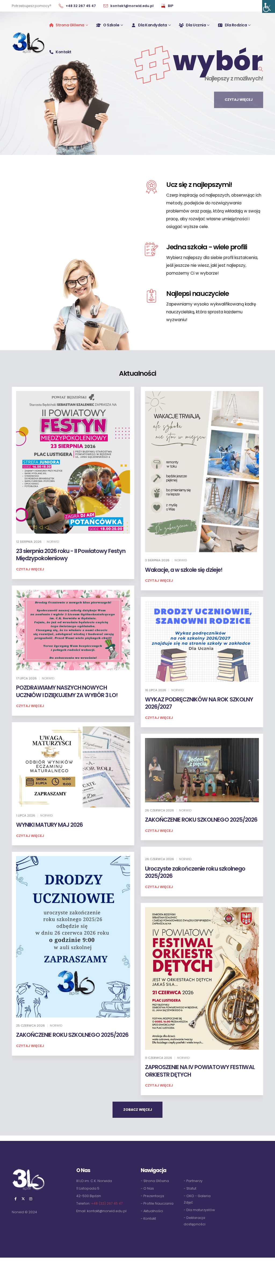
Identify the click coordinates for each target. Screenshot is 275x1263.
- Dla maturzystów (199, 1210)
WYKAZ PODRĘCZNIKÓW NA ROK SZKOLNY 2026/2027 (199, 703)
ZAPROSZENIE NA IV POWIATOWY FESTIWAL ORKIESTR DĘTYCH (200, 1070)
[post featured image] (73, 462)
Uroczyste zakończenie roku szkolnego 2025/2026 (195, 872)
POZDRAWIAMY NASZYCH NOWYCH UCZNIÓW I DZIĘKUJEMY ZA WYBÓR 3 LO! (67, 691)
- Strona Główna (155, 1181)
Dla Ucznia (196, 25)
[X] (23, 1198)
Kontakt (63, 52)
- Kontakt (148, 1218)
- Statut (190, 1188)
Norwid (53, 542)
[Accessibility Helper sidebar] (268, 6)
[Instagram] (30, 1198)
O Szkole (111, 25)
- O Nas (147, 1188)
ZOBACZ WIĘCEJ (137, 1109)
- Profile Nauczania (157, 1203)
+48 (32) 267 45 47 (107, 1203)
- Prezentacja (152, 1196)
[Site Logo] (28, 42)
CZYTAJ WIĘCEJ (239, 96)
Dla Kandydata (152, 25)
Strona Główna (70, 25)
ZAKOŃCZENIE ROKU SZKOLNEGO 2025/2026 (201, 820)
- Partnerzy (193, 1181)
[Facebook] (15, 1198)
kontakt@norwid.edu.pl (106, 1211)
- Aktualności (152, 1211)
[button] (260, 69)
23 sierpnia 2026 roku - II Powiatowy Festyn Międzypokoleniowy (70, 554)
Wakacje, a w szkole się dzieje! (183, 570)
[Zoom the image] (28, 1170)
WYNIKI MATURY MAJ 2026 (49, 825)
